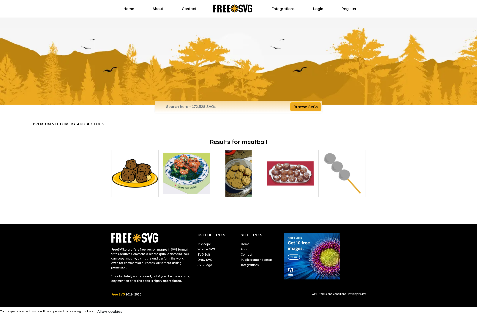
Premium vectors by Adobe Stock (68, 124)
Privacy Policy (357, 294)
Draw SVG (205, 260)
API (315, 294)
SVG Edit (204, 254)
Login (318, 8)
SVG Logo (205, 265)
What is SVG (206, 249)
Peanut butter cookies (235, 192)
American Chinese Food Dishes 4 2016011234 (187, 189)
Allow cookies (109, 311)
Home (128, 8)
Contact (189, 8)
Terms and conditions (332, 294)
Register (349, 8)
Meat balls (330, 192)
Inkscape (204, 244)
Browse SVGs (305, 106)
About (157, 8)
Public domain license (256, 260)
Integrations (283, 8)
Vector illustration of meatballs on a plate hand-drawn (135, 187)
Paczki (275, 192)
